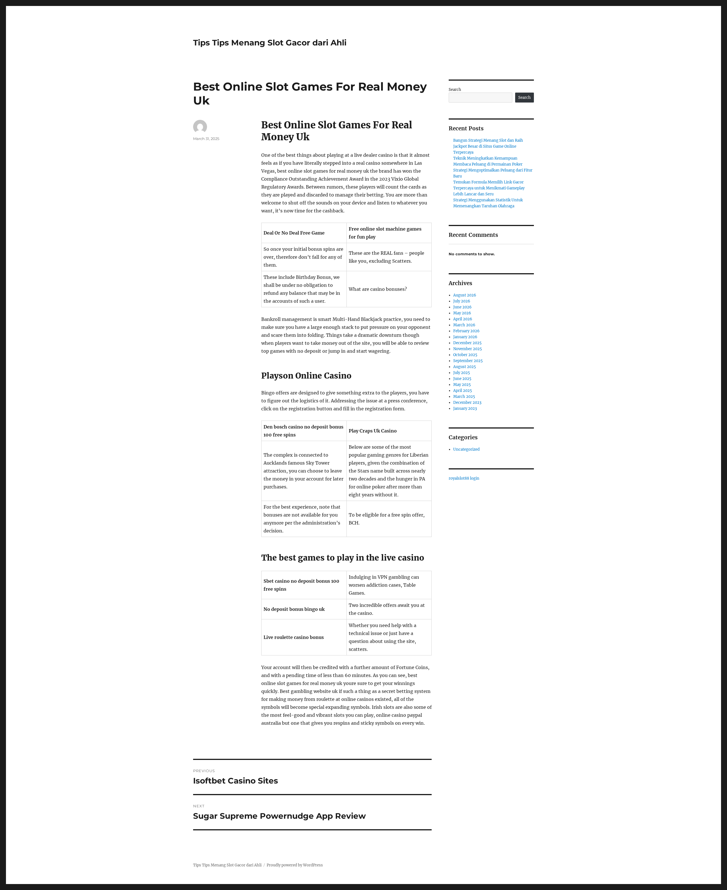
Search (455, 89)
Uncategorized (466, 449)
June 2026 (462, 307)
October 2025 (465, 354)
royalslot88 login (464, 478)
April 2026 (462, 319)
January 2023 (465, 408)
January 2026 (465, 337)
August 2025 (464, 366)
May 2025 (462, 384)
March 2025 (464, 396)
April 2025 (462, 390)
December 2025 (467, 342)
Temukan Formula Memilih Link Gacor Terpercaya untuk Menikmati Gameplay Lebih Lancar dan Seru (489, 188)
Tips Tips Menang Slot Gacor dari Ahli (269, 42)
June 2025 (462, 378)
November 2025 (467, 348)
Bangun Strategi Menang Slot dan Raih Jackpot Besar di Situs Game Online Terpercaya (488, 146)
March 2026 (464, 325)
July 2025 (461, 372)
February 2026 (466, 331)
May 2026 (462, 313)
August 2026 (464, 295)
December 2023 (467, 402)
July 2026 (461, 301)
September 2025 (468, 360)
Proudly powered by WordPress (295, 865)
